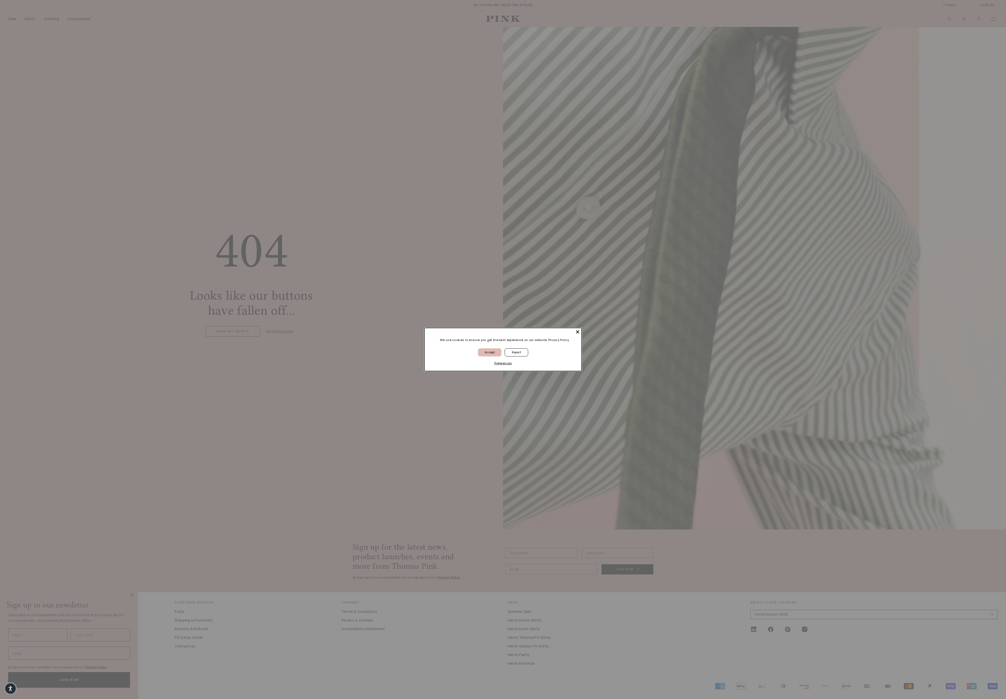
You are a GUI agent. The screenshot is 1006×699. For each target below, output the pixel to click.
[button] (10, 688)
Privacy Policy (558, 340)
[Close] (577, 331)
